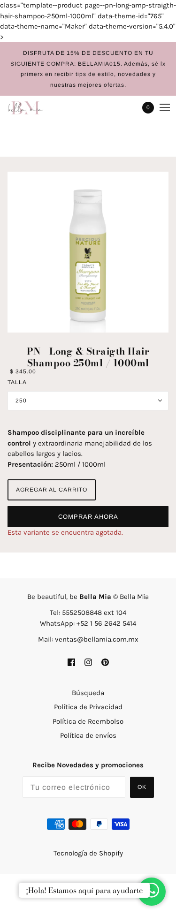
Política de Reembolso (88, 721)
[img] (71, 661)
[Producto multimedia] (88, 252)
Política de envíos (88, 735)
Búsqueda (88, 693)
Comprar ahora (88, 516)
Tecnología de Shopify (88, 853)
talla (17, 382)
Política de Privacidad (88, 707)
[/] (35, 107)
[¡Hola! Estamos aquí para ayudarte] (151, 892)
